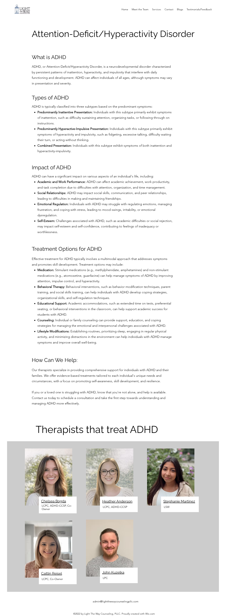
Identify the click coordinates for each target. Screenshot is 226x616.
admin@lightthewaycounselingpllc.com (115, 601)
